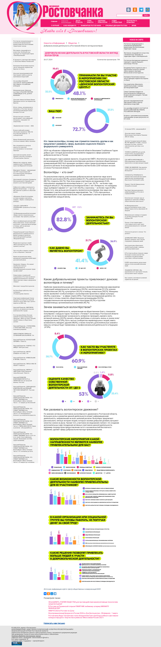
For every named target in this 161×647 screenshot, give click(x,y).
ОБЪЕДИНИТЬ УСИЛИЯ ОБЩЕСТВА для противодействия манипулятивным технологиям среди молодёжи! (83, 603)
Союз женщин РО (69, 25)
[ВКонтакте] (45, 593)
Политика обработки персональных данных (26, 636)
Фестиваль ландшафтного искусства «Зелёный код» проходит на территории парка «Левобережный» (136, 54)
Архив (134, 25)
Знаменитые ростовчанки (91, 25)
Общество (72, 43)
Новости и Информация (54, 43)
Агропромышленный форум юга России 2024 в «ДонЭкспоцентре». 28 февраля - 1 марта (83, 613)
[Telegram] (55, 593)
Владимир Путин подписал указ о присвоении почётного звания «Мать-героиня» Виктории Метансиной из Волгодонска (135, 70)
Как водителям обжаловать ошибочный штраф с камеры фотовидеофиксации (133, 85)
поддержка (27, 641)
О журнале (55, 25)
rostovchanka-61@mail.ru (40, 637)
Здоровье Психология (102, 21)
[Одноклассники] (48, 593)
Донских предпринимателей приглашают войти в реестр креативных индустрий (133, 102)
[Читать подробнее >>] (56, 33)
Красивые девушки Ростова (116, 25)
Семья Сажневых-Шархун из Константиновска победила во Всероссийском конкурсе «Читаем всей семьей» (135, 94)
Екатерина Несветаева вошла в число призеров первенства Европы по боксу (136, 78)
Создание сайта (17, 641)
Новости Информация (66, 21)
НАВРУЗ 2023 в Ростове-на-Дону (61, 611)
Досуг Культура (79, 21)
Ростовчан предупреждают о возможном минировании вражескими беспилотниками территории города (134, 46)
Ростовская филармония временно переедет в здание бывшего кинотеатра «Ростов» (136, 62)
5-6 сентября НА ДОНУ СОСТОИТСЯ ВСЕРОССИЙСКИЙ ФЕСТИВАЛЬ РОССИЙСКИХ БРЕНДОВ (136, 109)
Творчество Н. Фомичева (131, 21)
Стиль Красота (90, 21)
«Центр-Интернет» (38, 641)
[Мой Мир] (51, 593)
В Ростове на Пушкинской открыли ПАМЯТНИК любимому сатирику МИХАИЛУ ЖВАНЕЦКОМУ (78, 607)
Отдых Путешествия (117, 21)
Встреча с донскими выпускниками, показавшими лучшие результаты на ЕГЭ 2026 (136, 117)
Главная (54, 21)
